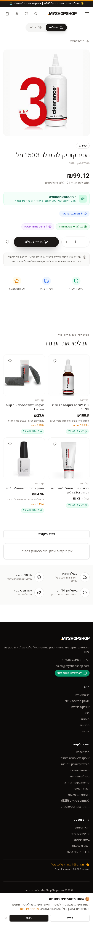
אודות (86, 731)
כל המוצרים (82, 695)
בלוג (87, 713)
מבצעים (85, 725)
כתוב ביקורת (46, 534)
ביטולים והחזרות (80, 776)
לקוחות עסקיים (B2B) (75, 800)
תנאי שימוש (82, 827)
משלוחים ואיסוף (79, 770)
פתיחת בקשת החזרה (77, 782)
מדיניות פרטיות (80, 833)
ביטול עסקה (82, 839)
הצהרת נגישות (81, 845)
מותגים (85, 719)
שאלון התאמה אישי (77, 701)
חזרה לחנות (77, 41)
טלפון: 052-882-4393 (76, 660)
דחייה (70, 918)
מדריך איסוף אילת (78, 851)
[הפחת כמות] (84, 242)
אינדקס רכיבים (80, 707)
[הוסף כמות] (66, 242)
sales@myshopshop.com (73, 666)
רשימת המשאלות (79, 794)
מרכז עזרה (83, 752)
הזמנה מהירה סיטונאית (75, 806)
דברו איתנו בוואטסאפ (69, 673)
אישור (29, 918)
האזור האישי (82, 788)
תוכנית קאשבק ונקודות (75, 764)
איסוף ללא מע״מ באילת (75, 758)
